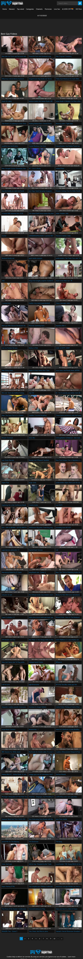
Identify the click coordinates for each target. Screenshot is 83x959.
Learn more (71, 956)
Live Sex (57, 9)
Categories (30, 9)
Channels (39, 9)
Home (4, 9)
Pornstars (48, 9)
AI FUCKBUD (42, 15)
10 (54, 939)
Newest (12, 9)
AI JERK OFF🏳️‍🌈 (67, 9)
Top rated (20, 9)
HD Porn (79, 9)
